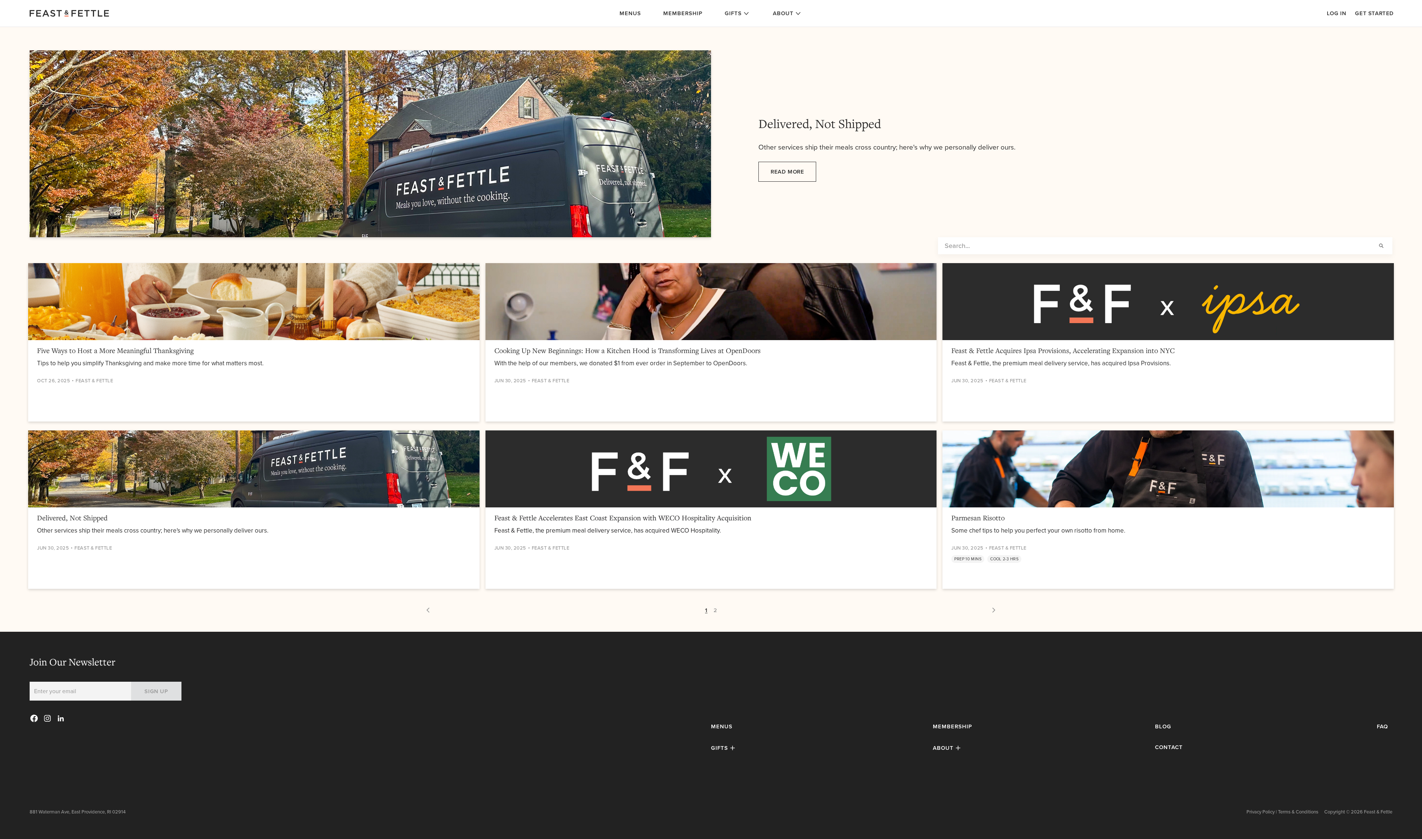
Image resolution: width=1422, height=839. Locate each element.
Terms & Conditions (1298, 811)
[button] (724, 748)
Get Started (1374, 13)
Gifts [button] (733, 13)
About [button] (783, 13)
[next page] (428, 610)
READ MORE (787, 171)
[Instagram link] (47, 718)
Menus (630, 13)
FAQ (1382, 726)
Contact (1169, 747)
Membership (682, 13)
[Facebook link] (34, 718)
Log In (1336, 13)
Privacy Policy (1260, 811)
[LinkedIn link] (61, 718)
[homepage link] (178, 13)
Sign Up (156, 691)
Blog (1163, 726)
